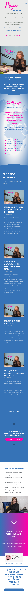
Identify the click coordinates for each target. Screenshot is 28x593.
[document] (14, 296)
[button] (25, 569)
